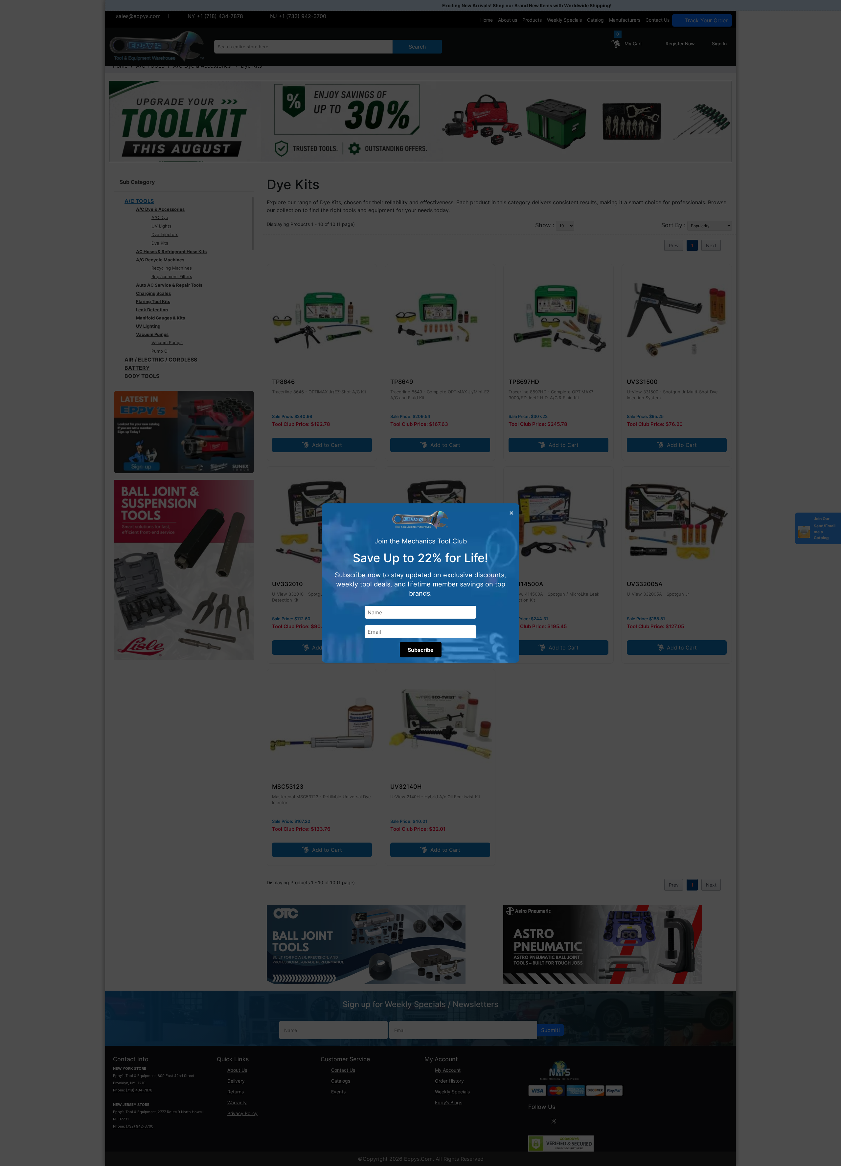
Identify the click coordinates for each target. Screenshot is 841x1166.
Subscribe (421, 650)
